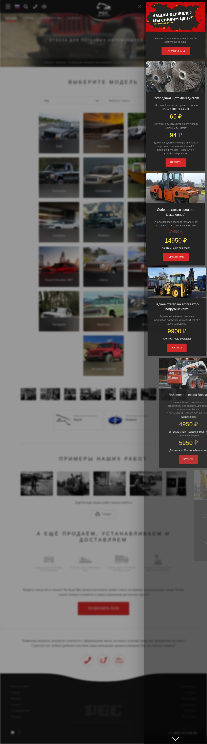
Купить (176, 347)
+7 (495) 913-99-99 (175, 50)
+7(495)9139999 (176, 257)
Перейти (175, 162)
